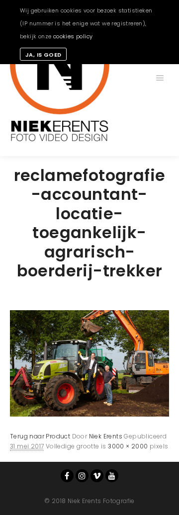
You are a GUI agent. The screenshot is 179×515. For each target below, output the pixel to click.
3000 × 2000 (128, 446)
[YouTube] (111, 475)
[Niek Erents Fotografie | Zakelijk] (59, 78)
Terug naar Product (40, 436)
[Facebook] (67, 475)
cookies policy (73, 36)
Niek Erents (105, 436)
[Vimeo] (96, 475)
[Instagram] (82, 475)
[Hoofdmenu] (160, 78)
